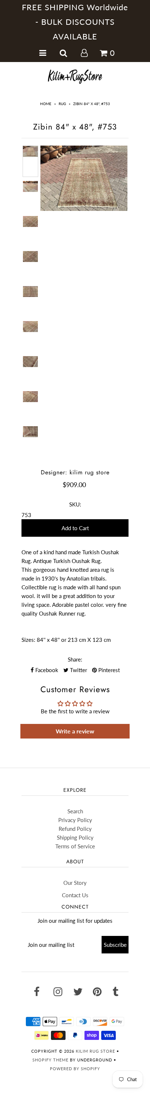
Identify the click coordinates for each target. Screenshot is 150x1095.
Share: (75, 659)
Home (45, 103)
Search (75, 811)
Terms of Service (75, 846)
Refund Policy (75, 828)
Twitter (77, 670)
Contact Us (75, 895)
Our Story (75, 882)
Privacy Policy (75, 820)
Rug (62, 103)
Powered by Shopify (75, 1068)
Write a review (75, 731)
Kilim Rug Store (95, 1051)
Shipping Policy (75, 837)
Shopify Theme (50, 1059)
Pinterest (108, 670)
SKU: (75, 504)
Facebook (46, 670)
